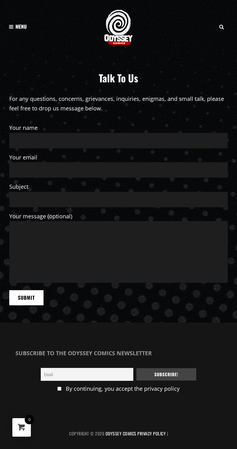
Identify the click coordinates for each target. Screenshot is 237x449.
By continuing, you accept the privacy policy (123, 388)
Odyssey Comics (121, 433)
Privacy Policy (151, 433)
